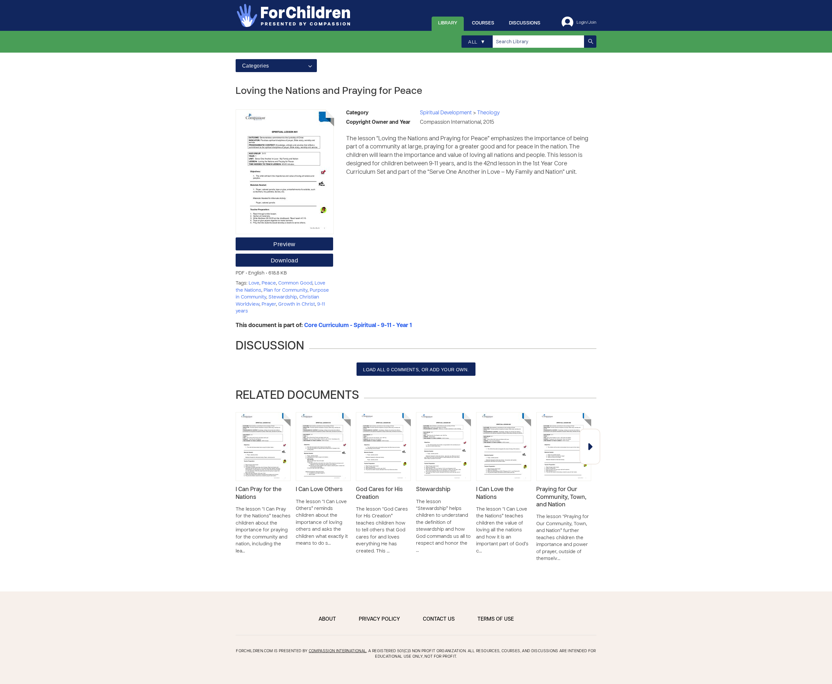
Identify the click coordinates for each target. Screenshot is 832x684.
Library (447, 23)
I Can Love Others (319, 489)
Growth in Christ (296, 304)
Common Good (295, 283)
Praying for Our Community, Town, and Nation (561, 497)
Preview (284, 244)
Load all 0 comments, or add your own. (416, 369)
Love (254, 283)
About (327, 619)
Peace (269, 283)
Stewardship (282, 297)
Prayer (269, 304)
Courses (483, 23)
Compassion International (338, 651)
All (476, 42)
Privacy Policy (379, 619)
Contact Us (439, 619)
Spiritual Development (446, 113)
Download (284, 260)
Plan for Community (285, 290)
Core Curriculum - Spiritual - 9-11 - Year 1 (358, 325)
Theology (488, 113)
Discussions (524, 23)
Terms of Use (495, 619)
